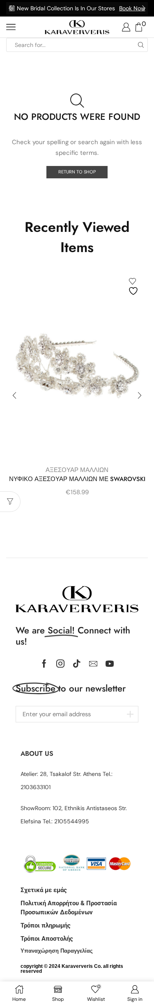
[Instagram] (60, 663)
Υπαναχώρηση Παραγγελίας (57, 951)
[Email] (93, 663)
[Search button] (140, 44)
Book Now (132, 8)
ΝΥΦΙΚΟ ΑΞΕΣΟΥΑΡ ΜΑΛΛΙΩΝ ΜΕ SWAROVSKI (77, 479)
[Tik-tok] (77, 663)
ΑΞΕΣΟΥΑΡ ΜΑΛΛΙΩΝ (77, 470)
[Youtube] (110, 663)
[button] (10, 8)
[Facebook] (44, 663)
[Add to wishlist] (134, 287)
